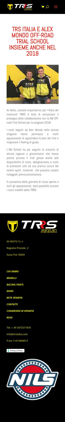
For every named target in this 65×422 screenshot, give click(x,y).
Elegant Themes (27, 417)
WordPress (52, 417)
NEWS (10, 291)
